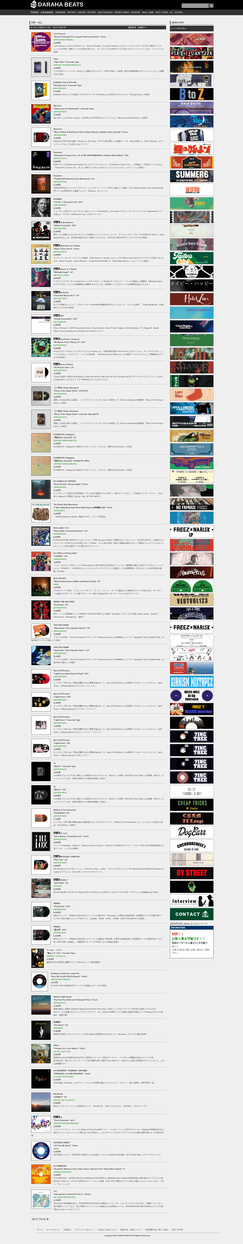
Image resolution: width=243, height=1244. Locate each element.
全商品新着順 (47, 12)
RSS (174, 1230)
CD (171, 12)
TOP (33, 22)
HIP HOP (71, 12)
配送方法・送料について (131, 1230)
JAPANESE (60, 12)
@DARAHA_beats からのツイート (189, 923)
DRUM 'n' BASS (121, 12)
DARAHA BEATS (60, 4)
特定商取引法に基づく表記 (156, 1230)
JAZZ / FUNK (161, 12)
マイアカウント (53, 1230)
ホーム (40, 1230)
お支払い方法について (107, 1230)
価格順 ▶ (132, 27)
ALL (40, 22)
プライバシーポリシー (84, 1230)
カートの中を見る (178, 28)
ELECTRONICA (105, 12)
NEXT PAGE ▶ (59, 27)
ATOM (180, 1230)
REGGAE (135, 12)
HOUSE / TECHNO (87, 12)
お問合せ (67, 1230)
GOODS (179, 12)
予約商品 (34, 12)
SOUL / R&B (147, 12)
